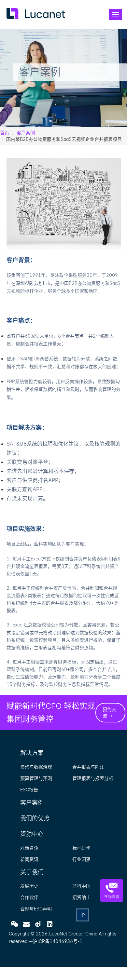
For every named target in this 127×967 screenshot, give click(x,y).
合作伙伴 (29, 897)
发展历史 (29, 886)
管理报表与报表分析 (92, 778)
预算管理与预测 (36, 778)
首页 (4, 132)
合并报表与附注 (88, 767)
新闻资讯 (29, 859)
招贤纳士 (81, 897)
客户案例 (26, 132)
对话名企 (29, 848)
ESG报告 (29, 789)
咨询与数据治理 (36, 767)
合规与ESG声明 (36, 908)
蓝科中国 (81, 886)
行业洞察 (81, 859)
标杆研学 (81, 848)
